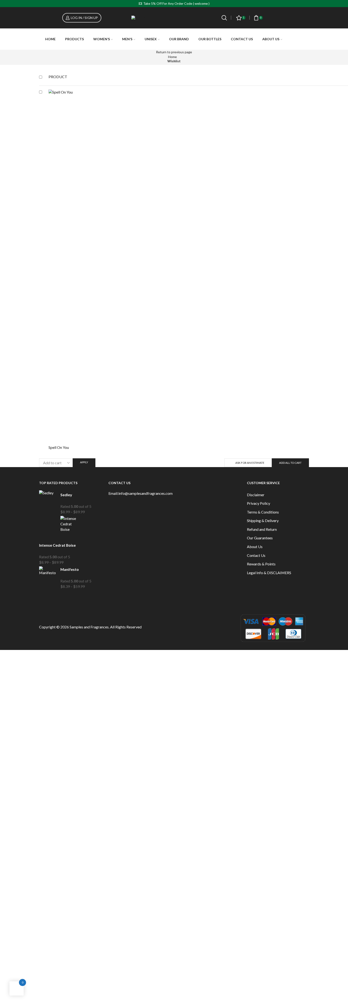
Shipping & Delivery (263, 520)
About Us (270, 39)
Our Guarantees (260, 538)
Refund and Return (262, 529)
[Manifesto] (47, 577)
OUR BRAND (179, 39)
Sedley (66, 494)
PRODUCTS (74, 39)
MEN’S (127, 39)
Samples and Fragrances (89, 627)
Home (50, 39)
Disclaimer (255, 494)
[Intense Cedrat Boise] (68, 527)
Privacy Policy (258, 503)
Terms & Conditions (263, 512)
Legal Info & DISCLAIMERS (269, 572)
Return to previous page (174, 52)
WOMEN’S (101, 39)
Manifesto (69, 569)
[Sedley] (47, 502)
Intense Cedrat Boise (57, 545)
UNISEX (151, 39)
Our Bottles (209, 39)
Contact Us (242, 39)
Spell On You (59, 447)
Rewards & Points (261, 564)
